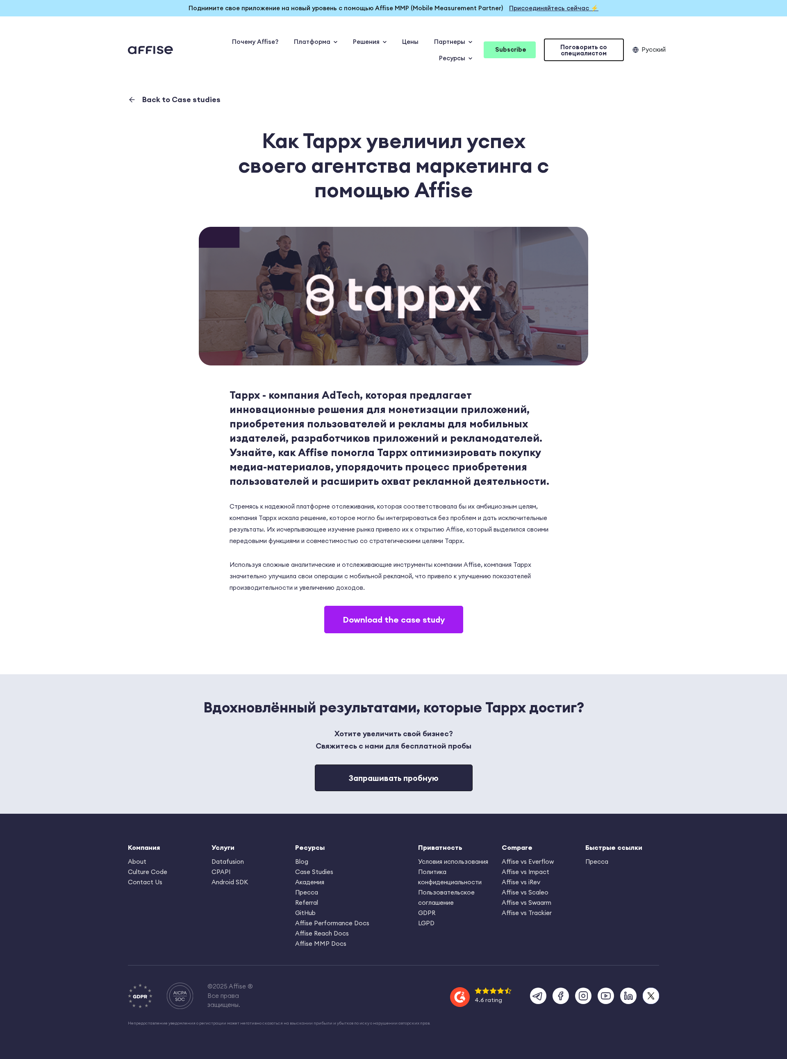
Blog (301, 861)
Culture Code (147, 872)
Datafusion (228, 861)
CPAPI (221, 872)
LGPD (426, 923)
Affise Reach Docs (322, 933)
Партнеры (449, 42)
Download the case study (394, 619)
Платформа (312, 42)
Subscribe (510, 49)
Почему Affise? (255, 42)
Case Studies (314, 872)
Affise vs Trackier (527, 913)
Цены (410, 42)
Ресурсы (452, 58)
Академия (309, 882)
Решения (366, 42)
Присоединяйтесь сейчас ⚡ (553, 8)
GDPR (426, 913)
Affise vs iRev (521, 882)
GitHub (305, 913)
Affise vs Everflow (528, 861)
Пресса (306, 892)
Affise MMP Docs (320, 943)
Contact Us (145, 882)
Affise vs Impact (525, 872)
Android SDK (230, 882)
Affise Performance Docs (332, 923)
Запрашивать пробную (394, 778)
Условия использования (453, 861)
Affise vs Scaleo (525, 892)
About (137, 861)
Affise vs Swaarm (526, 902)
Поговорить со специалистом (583, 50)
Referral (306, 902)
